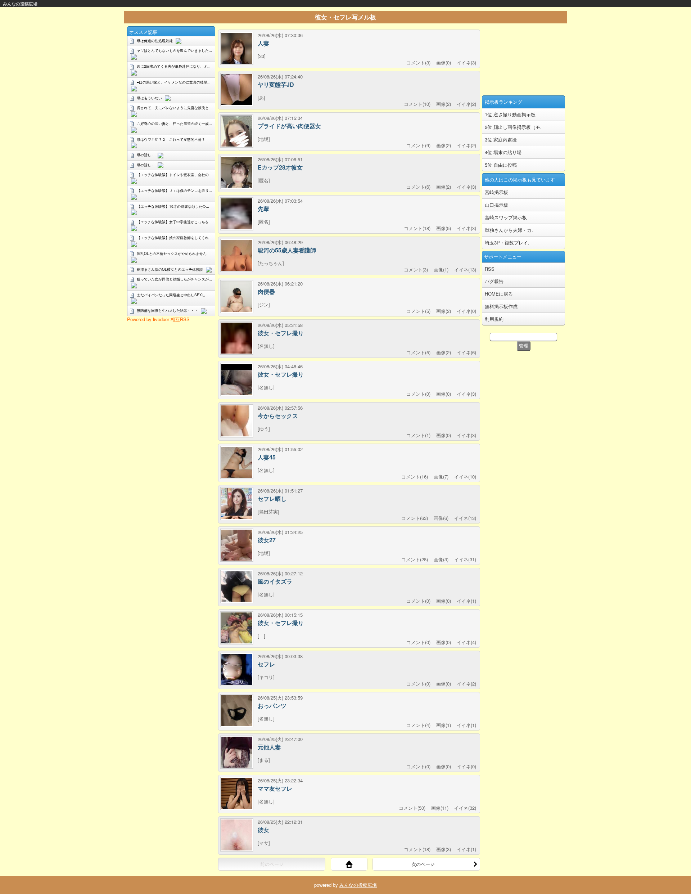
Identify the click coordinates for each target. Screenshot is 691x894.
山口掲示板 (496, 204)
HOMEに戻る (499, 293)
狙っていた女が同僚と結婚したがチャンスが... (174, 279)
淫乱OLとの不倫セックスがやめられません (172, 253)
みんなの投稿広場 (20, 3)
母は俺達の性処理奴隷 (155, 40)
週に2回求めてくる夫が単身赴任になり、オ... (174, 66)
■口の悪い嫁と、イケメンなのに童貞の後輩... (174, 82)
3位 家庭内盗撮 (501, 139)
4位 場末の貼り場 (503, 152)
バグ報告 (494, 281)
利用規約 (494, 318)
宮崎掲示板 (496, 192)
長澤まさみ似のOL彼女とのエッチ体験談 (170, 269)
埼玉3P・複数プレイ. (507, 242)
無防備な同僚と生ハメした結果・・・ (167, 310)
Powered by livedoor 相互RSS (158, 319)
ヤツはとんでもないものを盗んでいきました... (174, 50)
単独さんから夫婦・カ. (509, 229)
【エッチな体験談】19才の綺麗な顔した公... (173, 206)
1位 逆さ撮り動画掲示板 (510, 114)
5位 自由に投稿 (501, 164)
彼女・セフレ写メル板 (345, 17)
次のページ (423, 864)
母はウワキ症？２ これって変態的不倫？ (171, 139)
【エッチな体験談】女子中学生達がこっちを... (174, 221)
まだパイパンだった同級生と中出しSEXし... (173, 294)
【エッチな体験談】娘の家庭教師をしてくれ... (174, 237)
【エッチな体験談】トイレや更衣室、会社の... (174, 174)
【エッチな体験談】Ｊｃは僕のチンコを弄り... (174, 190)
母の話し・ (146, 154)
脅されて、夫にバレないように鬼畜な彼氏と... (174, 107)
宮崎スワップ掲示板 (506, 217)
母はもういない (149, 97)
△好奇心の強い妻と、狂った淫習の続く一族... (174, 123)
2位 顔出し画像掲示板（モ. (513, 126)
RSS (489, 268)
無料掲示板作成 (501, 306)
